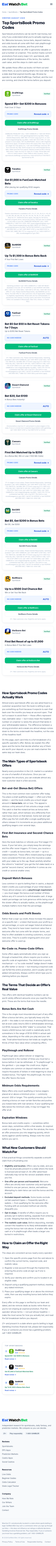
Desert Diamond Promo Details (28, 421)
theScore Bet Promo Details (28, 667)
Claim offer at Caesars (28, 471)
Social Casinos (8, 1462)
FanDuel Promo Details (28, 353)
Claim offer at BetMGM (28, 275)
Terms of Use (20, 1542)
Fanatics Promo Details (28, 209)
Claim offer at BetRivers (28, 608)
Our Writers (7, 1502)
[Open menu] (51, 4)
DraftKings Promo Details (28, 129)
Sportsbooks (7, 1446)
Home (4, 12)
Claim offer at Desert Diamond (28, 415)
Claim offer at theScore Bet (28, 660)
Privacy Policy (7, 1542)
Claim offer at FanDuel (28, 346)
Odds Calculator (9, 1482)
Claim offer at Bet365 (28, 539)
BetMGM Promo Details (28, 281)
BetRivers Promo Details (28, 614)
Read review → (10, 1359)
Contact (5, 1510)
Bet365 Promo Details (28, 546)
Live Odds (6, 1474)
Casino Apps (7, 1458)
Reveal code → (41, 114)
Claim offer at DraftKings (28, 123)
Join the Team (8, 1506)
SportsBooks (13, 12)
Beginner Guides (9, 1478)
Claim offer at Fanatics (28, 202)
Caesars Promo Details (28, 478)
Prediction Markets (10, 1454)
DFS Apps (6, 1450)
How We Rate (7, 1498)
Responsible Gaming (34, 1542)
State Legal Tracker (10, 1486)
